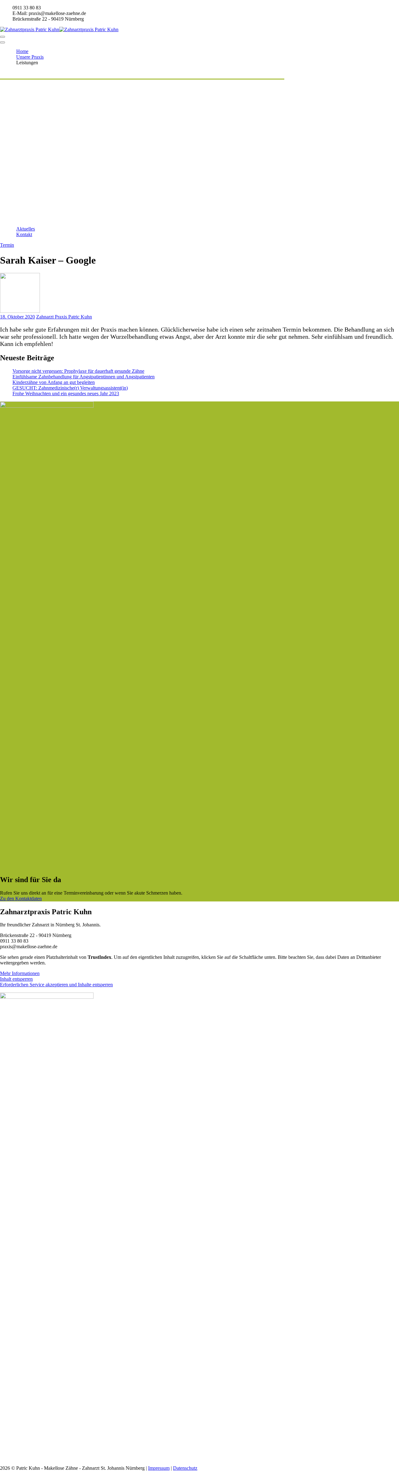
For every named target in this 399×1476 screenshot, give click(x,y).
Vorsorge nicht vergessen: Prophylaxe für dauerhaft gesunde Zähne (78, 371)
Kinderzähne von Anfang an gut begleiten (53, 382)
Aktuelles (25, 228)
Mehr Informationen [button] (20, 973)
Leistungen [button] (27, 62)
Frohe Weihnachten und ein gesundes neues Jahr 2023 (65, 393)
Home (22, 51)
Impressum (159, 1468)
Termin (7, 245)
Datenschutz (185, 1468)
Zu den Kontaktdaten (21, 898)
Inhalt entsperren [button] (16, 979)
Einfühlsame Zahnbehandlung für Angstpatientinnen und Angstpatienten (83, 376)
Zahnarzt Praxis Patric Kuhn (64, 316)
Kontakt (24, 234)
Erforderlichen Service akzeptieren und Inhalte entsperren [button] (56, 984)
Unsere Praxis (30, 57)
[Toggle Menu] (2, 42)
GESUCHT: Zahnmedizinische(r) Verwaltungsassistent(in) (70, 388)
